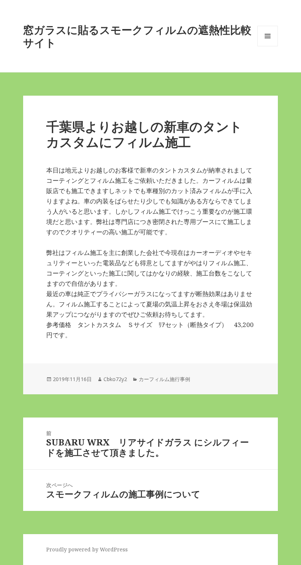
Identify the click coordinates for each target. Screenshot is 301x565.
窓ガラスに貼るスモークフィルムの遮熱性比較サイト (137, 36)
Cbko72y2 (115, 379)
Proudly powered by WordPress (87, 549)
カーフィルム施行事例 (164, 379)
